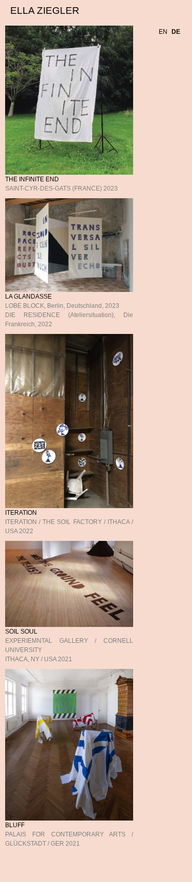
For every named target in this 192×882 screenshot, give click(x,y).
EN (165, 49)
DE (178, 49)
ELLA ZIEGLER (44, 10)
